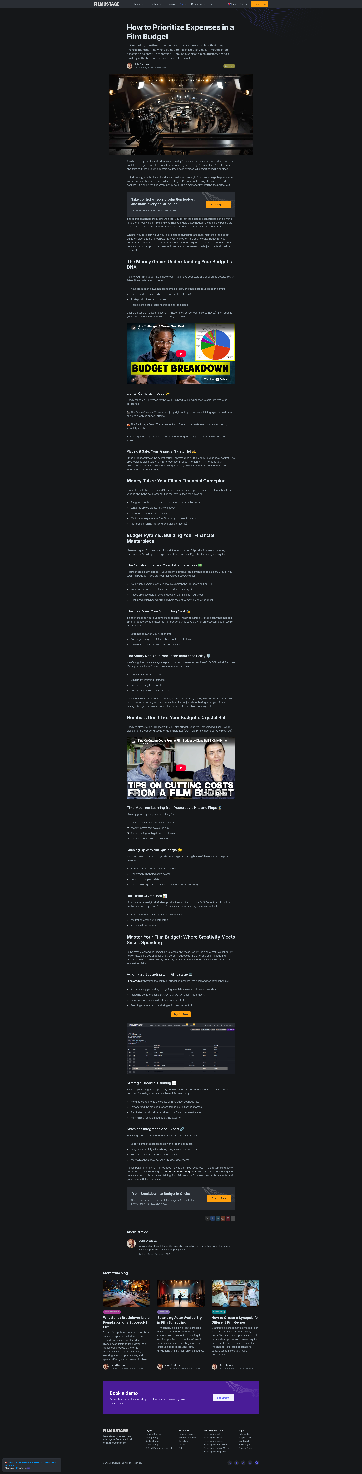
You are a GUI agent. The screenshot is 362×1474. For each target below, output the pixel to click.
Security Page (245, 1448)
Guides (182, 1444)
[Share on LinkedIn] (218, 1218)
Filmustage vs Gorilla (213, 1441)
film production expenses (187, 400)
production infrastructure (178, 424)
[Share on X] (207, 1218)
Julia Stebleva (142, 64)
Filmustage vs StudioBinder (216, 1444)
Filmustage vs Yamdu (213, 1437)
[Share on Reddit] (223, 1218)
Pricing (171, 4)
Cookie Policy (152, 1444)
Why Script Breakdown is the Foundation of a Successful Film (126, 1322)
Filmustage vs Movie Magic (216, 1448)
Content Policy (152, 1441)
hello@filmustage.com (114, 1442)
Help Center (244, 1434)
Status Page (244, 1444)
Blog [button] (181, 4)
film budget (139, 575)
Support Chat (245, 1437)
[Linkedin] (250, 1462)
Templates (184, 1441)
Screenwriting (219, 1312)
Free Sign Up (218, 204)
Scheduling (163, 1312)
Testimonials (156, 4)
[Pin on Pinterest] (228, 1218)
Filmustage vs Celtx (213, 1434)
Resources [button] (196, 4)
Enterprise (183, 1448)
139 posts (171, 1254)
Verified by (22, 1468)
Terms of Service (153, 1434)
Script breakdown (112, 1312)
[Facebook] (236, 1462)
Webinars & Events (187, 1437)
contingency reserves (182, 662)
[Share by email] (233, 1218)
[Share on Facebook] (212, 1218)
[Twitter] (229, 1462)
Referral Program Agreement (159, 1448)
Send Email (244, 1441)
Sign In (243, 4)
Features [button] (138, 4)
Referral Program (187, 1434)
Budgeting (229, 66)
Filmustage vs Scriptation (215, 1451)
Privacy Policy (152, 1437)
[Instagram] (243, 1462)
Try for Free (259, 4)
